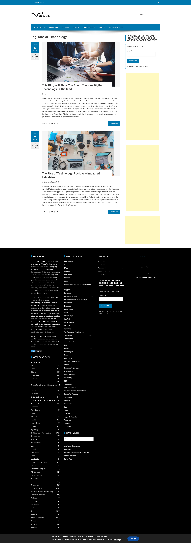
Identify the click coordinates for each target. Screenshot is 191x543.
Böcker (34, 372)
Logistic (35, 459)
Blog (33, 369)
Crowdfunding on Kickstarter (44, 385)
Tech (45, 94)
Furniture (35, 410)
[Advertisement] (142, 106)
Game (33, 413)
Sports (34, 501)
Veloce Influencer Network (76, 452)
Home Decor (36, 423)
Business (66, 27)
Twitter (34, 527)
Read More (114, 124)
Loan (33, 456)
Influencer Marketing (41, 433)
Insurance (35, 439)
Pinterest (35, 472)
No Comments (35, 56)
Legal (33, 449)
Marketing (53, 27)
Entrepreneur (89, 27)
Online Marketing (39, 462)
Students (35, 505)
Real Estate (36, 475)
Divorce (34, 394)
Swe (32, 508)
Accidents (35, 362)
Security (35, 479)
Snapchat (35, 485)
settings (117, 540)
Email (129, 51)
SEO (32, 482)
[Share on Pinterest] (54, 123)
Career (53, 182)
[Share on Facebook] (49, 123)
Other (33, 466)
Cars (33, 382)
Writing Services (116, 27)
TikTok (34, 514)
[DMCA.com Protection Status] (36, 351)
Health (34, 420)
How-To (76, 27)
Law (32, 446)
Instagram (35, 436)
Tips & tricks (37, 518)
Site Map (68, 459)
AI (32, 366)
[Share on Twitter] (52, 123)
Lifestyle (35, 452)
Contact (67, 449)
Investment (36, 443)
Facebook (35, 404)
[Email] (57, 123)
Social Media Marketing (42, 492)
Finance (102, 27)
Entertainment (37, 397)
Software (35, 498)
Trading (34, 521)
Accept (133, 539)
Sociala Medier (38, 495)
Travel (34, 524)
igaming (34, 430)
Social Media (39, 27)
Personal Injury (38, 469)
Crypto (34, 391)
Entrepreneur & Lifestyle (43, 400)
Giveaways (35, 417)
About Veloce (70, 456)
